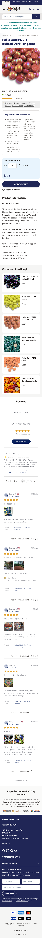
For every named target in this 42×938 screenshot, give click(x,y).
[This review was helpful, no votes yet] (31, 539)
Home (4, 35)
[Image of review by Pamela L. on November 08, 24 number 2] (19, 626)
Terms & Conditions (21, 930)
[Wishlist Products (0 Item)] (34, 9)
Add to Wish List (13, 190)
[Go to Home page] (13, 9)
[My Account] (30, 9)
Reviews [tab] (17, 412)
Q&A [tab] (26, 412)
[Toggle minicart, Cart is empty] (38, 9)
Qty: (5, 166)
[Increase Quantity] (18, 164)
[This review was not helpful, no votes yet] (35, 539)
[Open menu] (3, 9)
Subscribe (9, 893)
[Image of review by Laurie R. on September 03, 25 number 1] (8, 511)
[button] (6, 2)
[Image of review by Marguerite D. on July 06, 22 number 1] (8, 739)
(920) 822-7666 (10, 824)
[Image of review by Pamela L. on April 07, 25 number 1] (8, 565)
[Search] (36, 16)
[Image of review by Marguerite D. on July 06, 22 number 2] (19, 739)
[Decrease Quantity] (18, 167)
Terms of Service (22, 901)
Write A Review (21, 441)
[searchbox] (12, 481)
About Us (6, 843)
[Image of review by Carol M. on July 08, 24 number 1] (8, 682)
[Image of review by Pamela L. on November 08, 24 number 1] (8, 626)
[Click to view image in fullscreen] (21, 67)
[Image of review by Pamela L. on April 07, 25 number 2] (19, 565)
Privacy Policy (21, 934)
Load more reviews (21, 781)
